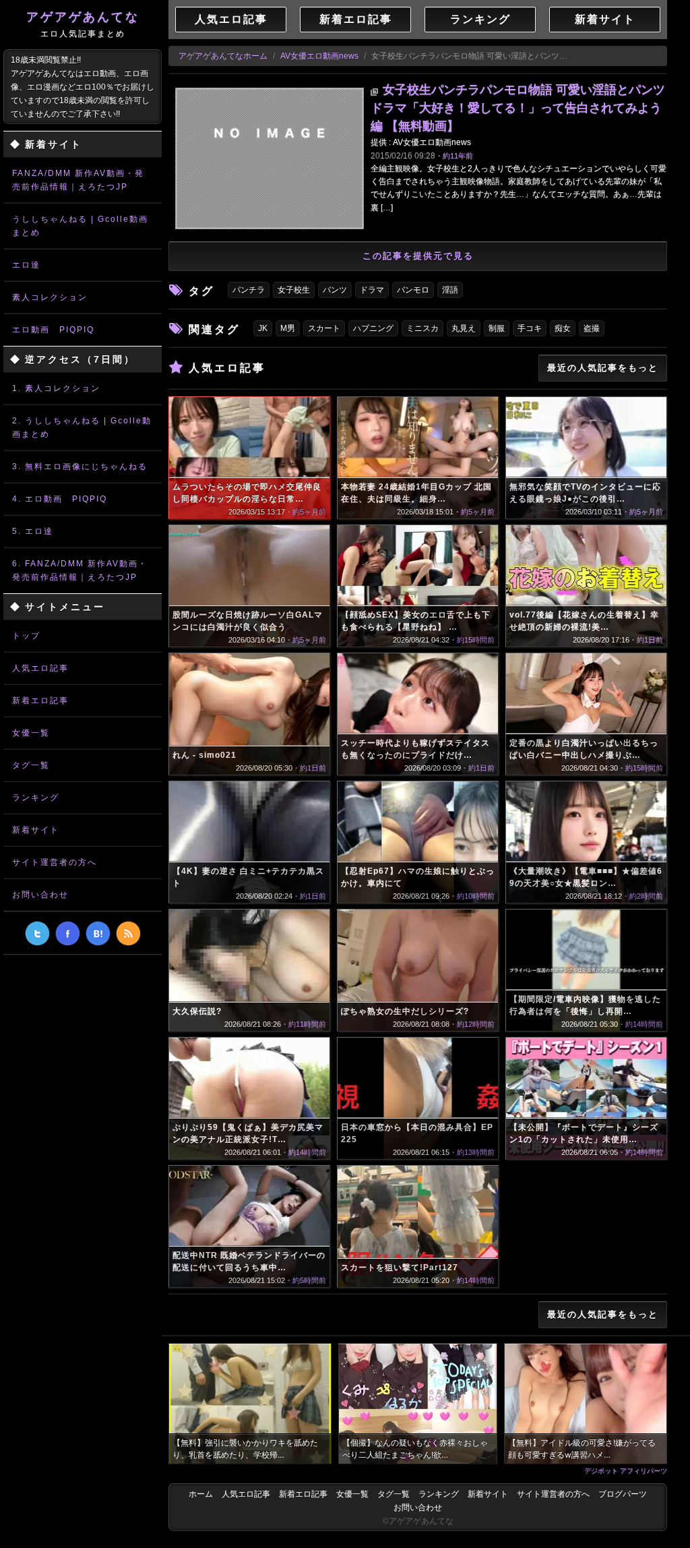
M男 (287, 328)
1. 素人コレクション (56, 388)
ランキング (35, 797)
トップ (26, 636)
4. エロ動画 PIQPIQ (59, 499)
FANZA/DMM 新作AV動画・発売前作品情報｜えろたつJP (78, 180)
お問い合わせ (40, 894)
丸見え (463, 328)
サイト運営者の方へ (54, 862)
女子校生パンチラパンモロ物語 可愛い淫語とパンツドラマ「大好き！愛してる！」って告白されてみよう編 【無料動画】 (518, 108)
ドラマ (372, 290)
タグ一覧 (31, 765)
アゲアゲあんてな (82, 24)
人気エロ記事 (40, 668)
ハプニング (373, 328)
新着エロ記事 (40, 700)
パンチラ (248, 290)
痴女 (563, 328)
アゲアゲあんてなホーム (223, 56)
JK (263, 328)
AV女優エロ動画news (319, 56)
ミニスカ (422, 328)
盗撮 (592, 328)
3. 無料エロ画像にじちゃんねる (80, 466)
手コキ (530, 328)
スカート (324, 328)
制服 (497, 328)
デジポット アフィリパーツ (625, 1470)
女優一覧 (31, 733)
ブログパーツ (622, 1494)
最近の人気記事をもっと (602, 368)
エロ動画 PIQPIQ (53, 329)
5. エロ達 (32, 531)
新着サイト (35, 830)
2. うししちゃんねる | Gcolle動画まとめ (82, 427)
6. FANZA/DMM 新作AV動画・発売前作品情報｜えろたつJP (80, 570)
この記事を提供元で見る (418, 256)
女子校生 (294, 290)
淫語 (450, 290)
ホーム (201, 1494)
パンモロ (413, 290)
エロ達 (26, 265)
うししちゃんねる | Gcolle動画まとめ (80, 225)
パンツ (335, 290)
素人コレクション (50, 297)
